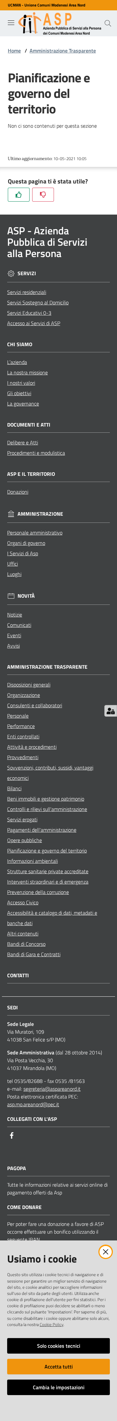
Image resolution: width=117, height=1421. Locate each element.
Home (14, 50)
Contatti (18, 975)
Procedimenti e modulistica (36, 453)
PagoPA (16, 1168)
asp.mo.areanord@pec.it (33, 1104)
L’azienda (17, 362)
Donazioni (17, 492)
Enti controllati (23, 736)
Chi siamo (19, 344)
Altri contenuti (22, 933)
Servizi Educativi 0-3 (29, 313)
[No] (43, 195)
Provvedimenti (22, 757)
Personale (18, 716)
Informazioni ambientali (32, 861)
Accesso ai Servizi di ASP (33, 323)
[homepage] (61, 23)
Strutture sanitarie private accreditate (47, 871)
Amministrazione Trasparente (63, 50)
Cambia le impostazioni (58, 1387)
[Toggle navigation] (11, 23)
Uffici (12, 564)
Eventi (14, 635)
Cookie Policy (51, 1324)
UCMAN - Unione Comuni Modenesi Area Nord (46, 5)
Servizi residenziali (26, 292)
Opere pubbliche (24, 840)
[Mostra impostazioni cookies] (110, 711)
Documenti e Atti (28, 425)
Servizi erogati (22, 819)
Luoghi (14, 574)
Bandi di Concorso (26, 944)
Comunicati (19, 625)
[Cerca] (108, 23)
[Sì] (19, 195)
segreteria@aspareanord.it (52, 1089)
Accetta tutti (59, 1366)
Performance (21, 726)
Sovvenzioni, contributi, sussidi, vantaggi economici (50, 773)
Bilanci (14, 788)
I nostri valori (21, 383)
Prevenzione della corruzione (38, 892)
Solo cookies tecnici (58, 1346)
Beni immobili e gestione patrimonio (45, 799)
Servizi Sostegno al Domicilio (38, 302)
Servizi (27, 273)
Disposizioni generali (28, 684)
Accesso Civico (22, 902)
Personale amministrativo (34, 532)
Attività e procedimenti (32, 747)
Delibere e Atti (22, 442)
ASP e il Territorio (31, 474)
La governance (23, 403)
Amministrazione (40, 514)
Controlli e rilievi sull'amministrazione (47, 809)
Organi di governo (26, 543)
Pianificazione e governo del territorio (47, 850)
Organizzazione (23, 695)
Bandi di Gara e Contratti (33, 954)
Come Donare (24, 1207)
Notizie (14, 614)
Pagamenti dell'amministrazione (41, 830)
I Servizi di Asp (22, 553)
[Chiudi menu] (93, 13)
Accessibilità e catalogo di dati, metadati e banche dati (52, 918)
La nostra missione (27, 372)
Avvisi (13, 646)
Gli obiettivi (19, 393)
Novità (26, 596)
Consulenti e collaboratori (34, 705)
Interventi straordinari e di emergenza (47, 882)
